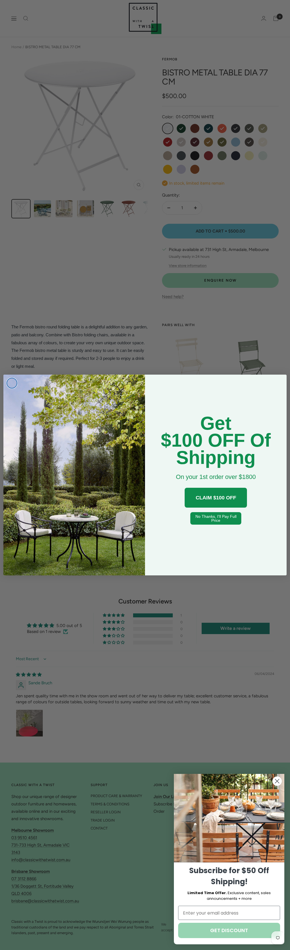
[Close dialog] (12, 383)
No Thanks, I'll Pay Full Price (215, 518)
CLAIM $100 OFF (216, 498)
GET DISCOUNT (229, 930)
